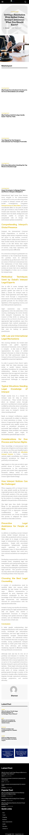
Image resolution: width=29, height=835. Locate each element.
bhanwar (7, 28)
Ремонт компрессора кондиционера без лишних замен (9, 730)
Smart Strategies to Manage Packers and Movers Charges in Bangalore (13, 191)
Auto (2, 718)
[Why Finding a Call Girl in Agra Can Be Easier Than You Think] (14, 103)
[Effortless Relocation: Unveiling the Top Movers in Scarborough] (14, 153)
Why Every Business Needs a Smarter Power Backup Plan (13, 803)
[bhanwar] (14, 689)
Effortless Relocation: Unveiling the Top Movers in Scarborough (14, 165)
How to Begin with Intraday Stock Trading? (13, 798)
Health (3, 709)
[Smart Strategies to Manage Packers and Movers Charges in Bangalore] (14, 178)
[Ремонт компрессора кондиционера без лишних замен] (24, 729)
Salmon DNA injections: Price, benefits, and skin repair (9, 739)
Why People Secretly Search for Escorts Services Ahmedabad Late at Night (14, 90)
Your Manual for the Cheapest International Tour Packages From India (14, 140)
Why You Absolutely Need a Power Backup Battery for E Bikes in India (12, 793)
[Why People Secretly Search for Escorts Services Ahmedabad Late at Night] (14, 78)
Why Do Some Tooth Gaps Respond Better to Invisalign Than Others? (9, 712)
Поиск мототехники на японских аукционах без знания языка (8, 721)
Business (3, 727)
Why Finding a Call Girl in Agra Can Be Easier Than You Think (13, 115)
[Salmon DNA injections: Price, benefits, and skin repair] (24, 738)
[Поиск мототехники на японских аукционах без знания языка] (24, 721)
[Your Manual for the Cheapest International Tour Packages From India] (14, 128)
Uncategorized (14, 11)
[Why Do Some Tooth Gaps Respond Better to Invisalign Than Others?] (24, 712)
